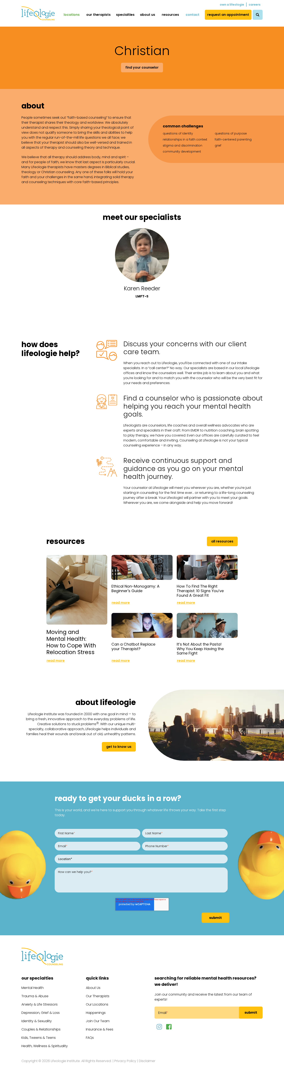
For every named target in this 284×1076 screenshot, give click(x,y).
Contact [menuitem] (192, 14)
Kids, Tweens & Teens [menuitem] (38, 1037)
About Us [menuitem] (147, 14)
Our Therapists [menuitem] (98, 14)
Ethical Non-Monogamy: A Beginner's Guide (135, 588)
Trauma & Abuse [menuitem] (34, 996)
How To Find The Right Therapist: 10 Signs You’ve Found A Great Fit (200, 591)
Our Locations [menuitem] (97, 1004)
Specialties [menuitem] (125, 14)
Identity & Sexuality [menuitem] (36, 1021)
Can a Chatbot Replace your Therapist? (133, 646)
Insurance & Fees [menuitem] (99, 1029)
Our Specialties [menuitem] (37, 978)
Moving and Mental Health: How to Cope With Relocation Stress (71, 642)
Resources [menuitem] (170, 14)
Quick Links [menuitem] (97, 978)
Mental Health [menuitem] (32, 987)
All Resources (222, 541)
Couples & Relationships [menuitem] (41, 1029)
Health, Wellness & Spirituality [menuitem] (44, 1046)
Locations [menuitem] (72, 14)
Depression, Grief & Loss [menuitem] (40, 1012)
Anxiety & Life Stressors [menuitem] (39, 1004)
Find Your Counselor (142, 67)
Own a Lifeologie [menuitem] (232, 4)
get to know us (118, 746)
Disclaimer (147, 1061)
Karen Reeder (142, 288)
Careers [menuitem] (255, 4)
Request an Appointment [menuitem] (228, 14)
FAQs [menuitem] (90, 1037)
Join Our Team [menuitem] (98, 1021)
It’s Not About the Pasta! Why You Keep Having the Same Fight (200, 649)
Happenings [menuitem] (96, 1012)
